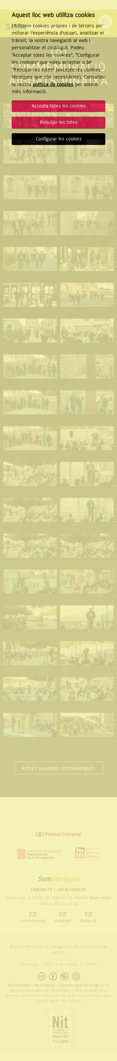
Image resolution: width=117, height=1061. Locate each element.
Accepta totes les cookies (58, 106)
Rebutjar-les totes (58, 122)
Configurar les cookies (59, 139)
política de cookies (53, 84)
